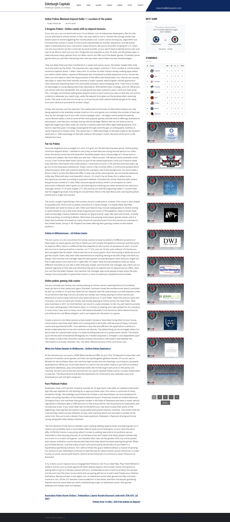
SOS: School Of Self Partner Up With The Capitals (164, 315)
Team (88, 5)
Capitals (157, 71)
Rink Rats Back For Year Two (163, 152)
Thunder (157, 87)
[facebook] (154, 4)
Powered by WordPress (76, 517)
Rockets (157, 81)
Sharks (156, 108)
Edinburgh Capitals (57, 4)
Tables (109, 5)
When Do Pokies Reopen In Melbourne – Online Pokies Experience (78, 348)
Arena (120, 5)
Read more (172, 139)
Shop (129, 5)
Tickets (140, 5)
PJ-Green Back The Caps (160, 287)
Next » (165, 402)
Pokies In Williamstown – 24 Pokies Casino (66, 233)
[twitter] (160, 4)
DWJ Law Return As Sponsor (162, 233)
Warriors (157, 114)
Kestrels (157, 92)
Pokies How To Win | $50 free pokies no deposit (116, 501)
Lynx (155, 76)
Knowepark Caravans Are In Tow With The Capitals (164, 369)
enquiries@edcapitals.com (168, 8)
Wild (155, 98)
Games (98, 5)
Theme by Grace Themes (173, 517)
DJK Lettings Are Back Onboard (164, 125)
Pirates (156, 103)
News (78, 5)
